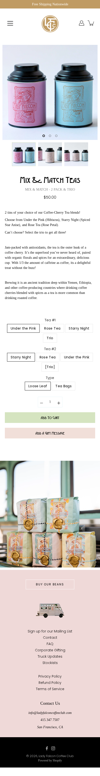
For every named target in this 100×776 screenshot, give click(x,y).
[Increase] (58, 402)
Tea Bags (63, 386)
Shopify (57, 760)
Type (50, 377)
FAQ (50, 643)
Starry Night (79, 328)
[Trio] (50, 366)
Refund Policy (50, 682)
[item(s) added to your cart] (91, 23)
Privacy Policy (50, 676)
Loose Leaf (37, 386)
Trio (50, 338)
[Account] (81, 23)
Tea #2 (50, 349)
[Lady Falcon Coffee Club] (50, 23)
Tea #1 (50, 320)
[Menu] (10, 23)
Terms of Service (50, 689)
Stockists (50, 662)
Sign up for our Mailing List (50, 631)
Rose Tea (52, 328)
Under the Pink (23, 328)
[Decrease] (41, 402)
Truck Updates (50, 656)
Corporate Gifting (50, 650)
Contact (50, 637)
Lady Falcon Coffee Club (56, 756)
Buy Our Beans (50, 584)
